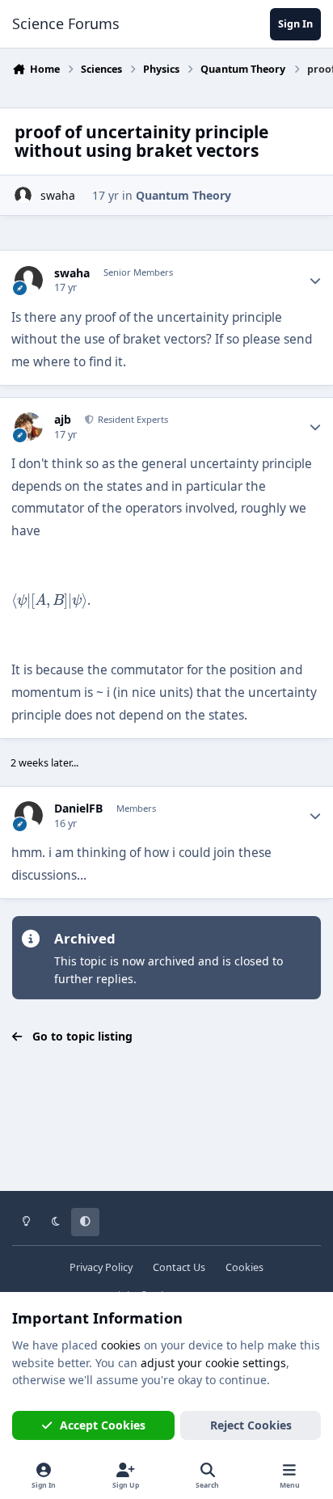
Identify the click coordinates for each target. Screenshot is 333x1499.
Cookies (244, 1267)
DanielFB (78, 808)
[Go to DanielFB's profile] (29, 815)
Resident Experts (131, 419)
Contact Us (179, 1267)
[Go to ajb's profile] (29, 426)
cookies (121, 1345)
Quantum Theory (183, 195)
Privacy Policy (101, 1267)
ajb (62, 419)
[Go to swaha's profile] (23, 195)
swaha (57, 195)
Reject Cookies (251, 1425)
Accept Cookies (102, 1425)
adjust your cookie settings (213, 1362)
